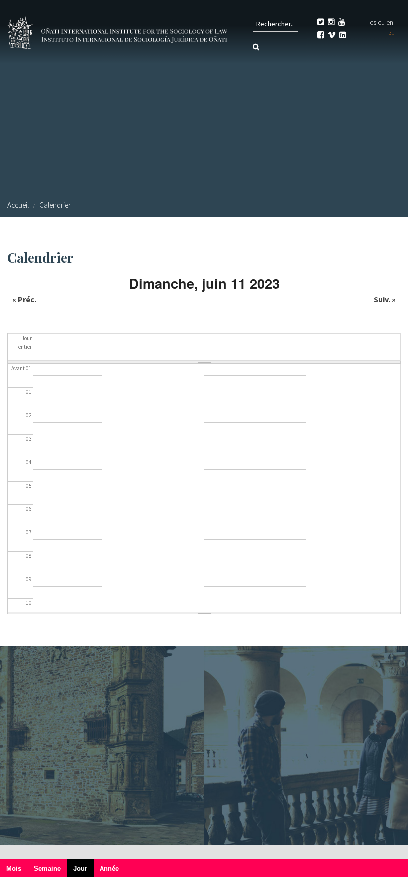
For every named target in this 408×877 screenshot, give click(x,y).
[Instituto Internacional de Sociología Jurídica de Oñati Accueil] (118, 31)
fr (391, 35)
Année (109, 868)
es (373, 22)
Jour (83, 871)
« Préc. (24, 299)
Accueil (18, 205)
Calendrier (55, 205)
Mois (13, 868)
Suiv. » (385, 299)
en (389, 22)
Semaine (47, 868)
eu (381, 22)
